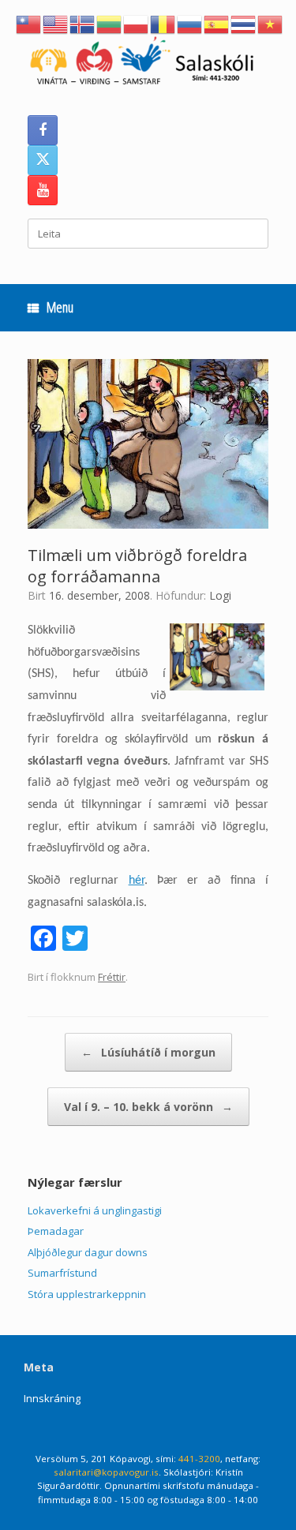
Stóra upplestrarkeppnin (87, 1294)
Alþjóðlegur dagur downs (88, 1252)
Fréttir (112, 977)
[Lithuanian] (109, 23)
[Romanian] (163, 23)
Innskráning (52, 1398)
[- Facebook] (43, 130)
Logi (220, 595)
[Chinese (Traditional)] (29, 23)
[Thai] (243, 23)
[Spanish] (217, 23)
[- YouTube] (43, 190)
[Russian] (190, 23)
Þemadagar (56, 1231)
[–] (148, 64)
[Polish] (136, 23)
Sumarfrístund (62, 1273)
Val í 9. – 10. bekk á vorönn (148, 1106)
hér (136, 880)
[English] (56, 23)
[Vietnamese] (270, 23)
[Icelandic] (82, 23)
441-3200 (199, 1459)
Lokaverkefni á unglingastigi (95, 1210)
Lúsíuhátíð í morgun (148, 1052)
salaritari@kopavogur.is (106, 1472)
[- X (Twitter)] (43, 160)
